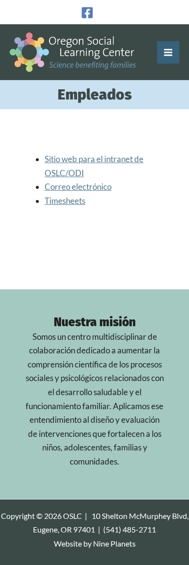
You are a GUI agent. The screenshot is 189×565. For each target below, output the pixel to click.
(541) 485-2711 (129, 529)
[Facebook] (87, 12)
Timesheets (65, 201)
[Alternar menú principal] (168, 52)
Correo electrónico (78, 187)
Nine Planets (114, 543)
